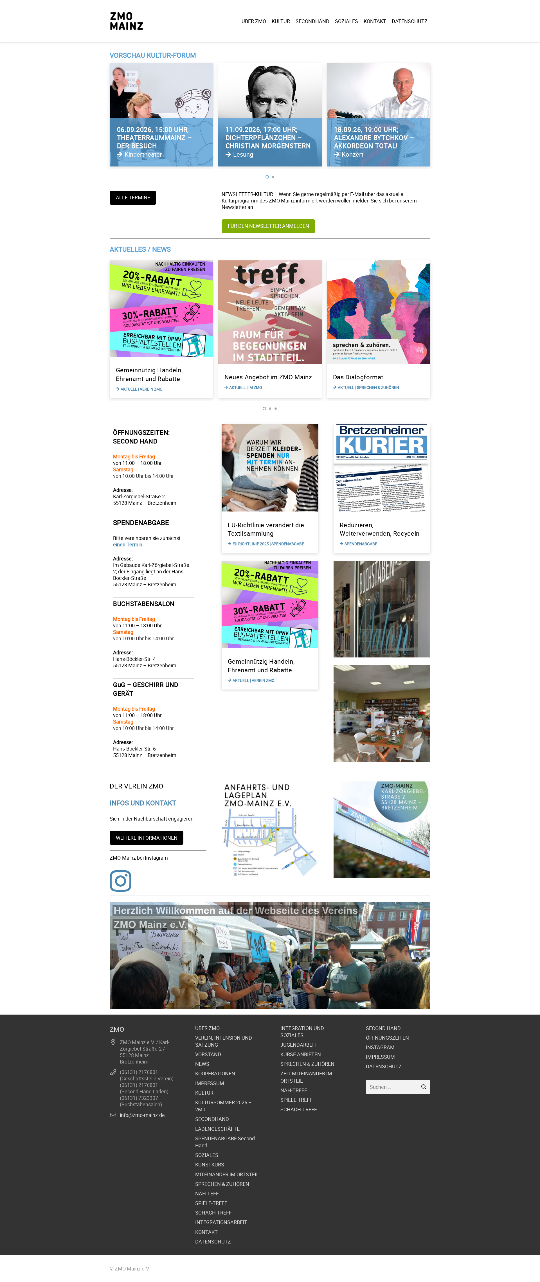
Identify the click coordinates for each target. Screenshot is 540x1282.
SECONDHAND (212, 1119)
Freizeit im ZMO (356, 377)
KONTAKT (206, 1232)
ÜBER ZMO (207, 1028)
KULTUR (204, 1092)
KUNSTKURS (209, 1164)
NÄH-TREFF (293, 1090)
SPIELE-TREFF (211, 1203)
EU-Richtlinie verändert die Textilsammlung (266, 529)
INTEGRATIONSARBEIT (221, 1222)
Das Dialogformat (249, 377)
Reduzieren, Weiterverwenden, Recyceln (380, 529)
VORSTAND (208, 1054)
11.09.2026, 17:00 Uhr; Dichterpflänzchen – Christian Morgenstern (159, 137)
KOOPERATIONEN (215, 1073)
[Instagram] (120, 881)
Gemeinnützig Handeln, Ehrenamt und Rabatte (261, 665)
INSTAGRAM (380, 1047)
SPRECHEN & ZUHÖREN (222, 1183)
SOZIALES (206, 1155)
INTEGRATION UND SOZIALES (302, 1031)
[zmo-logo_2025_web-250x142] (126, 21)
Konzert (244, 154)
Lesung (135, 154)
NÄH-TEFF (207, 1193)
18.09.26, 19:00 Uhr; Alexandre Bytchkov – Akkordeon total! (266, 137)
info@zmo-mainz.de (142, 1115)
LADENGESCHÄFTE (217, 1128)
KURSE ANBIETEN (300, 1054)
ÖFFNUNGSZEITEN (387, 1037)
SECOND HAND (383, 1028)
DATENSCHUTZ (213, 1241)
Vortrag (352, 154)
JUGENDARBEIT (298, 1044)
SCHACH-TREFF (213, 1212)
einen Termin (127, 544)
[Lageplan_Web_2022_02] (270, 829)
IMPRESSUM (209, 1083)
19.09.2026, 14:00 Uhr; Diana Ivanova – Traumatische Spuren (373, 137)
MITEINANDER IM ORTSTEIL (227, 1174)
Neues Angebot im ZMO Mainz (160, 377)
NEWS (202, 1063)
